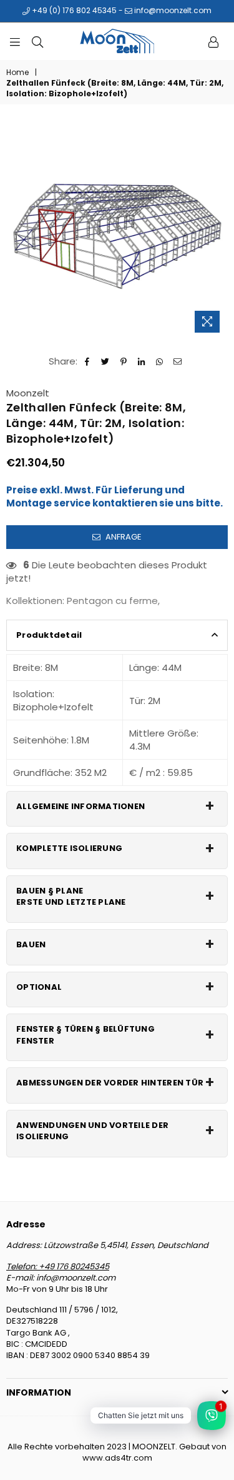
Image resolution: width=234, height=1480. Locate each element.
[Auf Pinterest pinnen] (124, 361)
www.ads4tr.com (117, 1458)
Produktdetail (49, 635)
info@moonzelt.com (172, 10)
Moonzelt (27, 393)
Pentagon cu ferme (112, 600)
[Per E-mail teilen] (178, 361)
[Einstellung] (213, 41)
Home (17, 73)
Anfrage (123, 537)
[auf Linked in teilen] (142, 361)
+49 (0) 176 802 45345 (73, 10)
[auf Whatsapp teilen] (160, 361)
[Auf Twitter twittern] (105, 361)
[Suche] (37, 41)
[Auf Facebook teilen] (87, 361)
